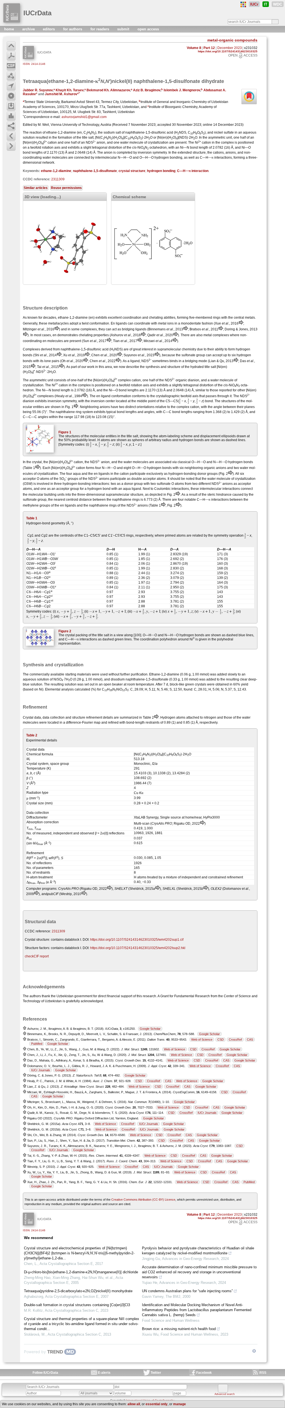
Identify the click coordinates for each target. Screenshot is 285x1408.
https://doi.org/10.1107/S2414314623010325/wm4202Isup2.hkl (137, 948)
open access (148, 29)
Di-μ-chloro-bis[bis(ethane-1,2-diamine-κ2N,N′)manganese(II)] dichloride (81, 1272)
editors (49, 29)
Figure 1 (64, 432)
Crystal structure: (37, 940)
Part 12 (209, 48)
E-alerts (104, 1373)
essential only (157, 1404)
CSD (220, 1039)
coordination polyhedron (158, 639)
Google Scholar (150, 1028)
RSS (262, 1373)
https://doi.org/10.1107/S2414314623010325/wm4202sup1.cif (136, 940)
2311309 (58, 179)
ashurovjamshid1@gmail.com (84, 117)
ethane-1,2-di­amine (56, 171)
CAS (250, 1039)
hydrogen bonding (161, 171)
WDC (277, 4)
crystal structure (132, 171)
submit (123, 29)
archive (29, 29)
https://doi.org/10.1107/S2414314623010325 (227, 51)
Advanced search (225, 1394)
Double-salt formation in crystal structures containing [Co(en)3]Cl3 (77, 1305)
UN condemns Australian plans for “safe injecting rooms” (187, 1291)
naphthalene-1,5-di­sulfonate (95, 171)
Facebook (204, 1373)
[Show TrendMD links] (254, 1351)
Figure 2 (64, 631)
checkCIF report (37, 956)
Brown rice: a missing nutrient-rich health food (179, 1329)
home (9, 29)
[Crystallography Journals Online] (243, 4)
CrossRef (235, 1039)
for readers (100, 29)
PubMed (36, 1043)
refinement (94, 717)
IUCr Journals (40, 1070)
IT (265, 4)
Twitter (156, 1373)
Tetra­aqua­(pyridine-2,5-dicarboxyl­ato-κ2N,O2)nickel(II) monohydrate (78, 1291)
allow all (133, 1404)
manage (179, 1404)
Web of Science (201, 1039)
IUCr (254, 4)
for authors (73, 29)
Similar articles (36, 188)
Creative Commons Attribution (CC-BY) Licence (143, 1199)
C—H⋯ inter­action (192, 171)
